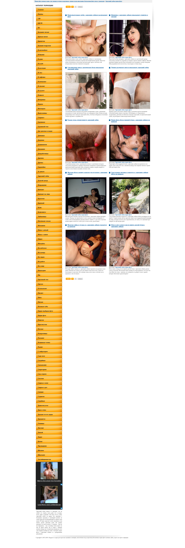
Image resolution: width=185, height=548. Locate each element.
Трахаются (41, 419)
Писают (40, 293)
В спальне (41, 86)
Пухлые (40, 329)
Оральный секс (43, 279)
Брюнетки (41, 41)
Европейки (41, 167)
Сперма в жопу (43, 383)
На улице (41, 266)
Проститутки (42, 324)
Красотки (41, 198)
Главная (41, 9)
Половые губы (43, 306)
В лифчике (41, 77)
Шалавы (41, 450)
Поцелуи (41, 320)
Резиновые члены (44, 342)
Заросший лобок (43, 176)
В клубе (40, 63)
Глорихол (41, 117)
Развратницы (42, 333)
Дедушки (41, 140)
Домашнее (41, 149)
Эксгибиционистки (44, 459)
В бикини (41, 54)
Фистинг (41, 428)
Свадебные (41, 360)
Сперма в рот (42, 387)
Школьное (41, 455)
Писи (39, 297)
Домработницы (43, 153)
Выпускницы (42, 113)
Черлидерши (42, 446)
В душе (40, 59)
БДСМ (40, 23)
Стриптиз (41, 396)
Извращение (42, 185)
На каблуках (42, 248)
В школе (41, 95)
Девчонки (41, 135)
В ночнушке (42, 81)
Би (39, 27)
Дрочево (41, 158)
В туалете (41, 90)
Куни (39, 207)
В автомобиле (42, 50)
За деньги (41, 171)
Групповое (41, 122)
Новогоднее (42, 270)
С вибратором (43, 351)
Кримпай (41, 203)
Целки (40, 441)
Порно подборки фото (45, 311)
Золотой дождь (43, 180)
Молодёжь (41, 243)
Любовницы (42, 216)
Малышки (41, 225)
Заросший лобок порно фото (80, 57)
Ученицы (41, 423)
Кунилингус (42, 212)
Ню (39, 275)
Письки (40, 302)
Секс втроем (42, 374)
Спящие (40, 392)
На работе (41, 261)
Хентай (40, 432)
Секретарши (42, 369)
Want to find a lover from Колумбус (49, 481)
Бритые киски (43, 36)
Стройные (41, 401)
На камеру (41, 252)
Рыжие (40, 347)
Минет (40, 239)
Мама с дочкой (43, 230)
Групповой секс (43, 126)
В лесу (40, 72)
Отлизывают (42, 288)
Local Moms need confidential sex (49, 504)
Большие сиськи (43, 32)
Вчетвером (41, 108)
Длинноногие (42, 144)
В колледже (42, 68)
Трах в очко (42, 410)
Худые (40, 437)
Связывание (42, 365)
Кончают (41, 189)
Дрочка (40, 162)
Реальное (41, 338)
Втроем (40, 104)
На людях (41, 257)
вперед (80, 6)
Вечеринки (41, 99)
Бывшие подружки (44, 45)
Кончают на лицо (44, 194)
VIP (39, 18)
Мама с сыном (43, 234)
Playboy (40, 14)
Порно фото (42, 315)
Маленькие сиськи (44, 221)
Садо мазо (41, 356)
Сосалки (41, 378)
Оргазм (40, 284)
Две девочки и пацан (45, 131)
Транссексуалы (43, 405)
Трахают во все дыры (45, 414)
